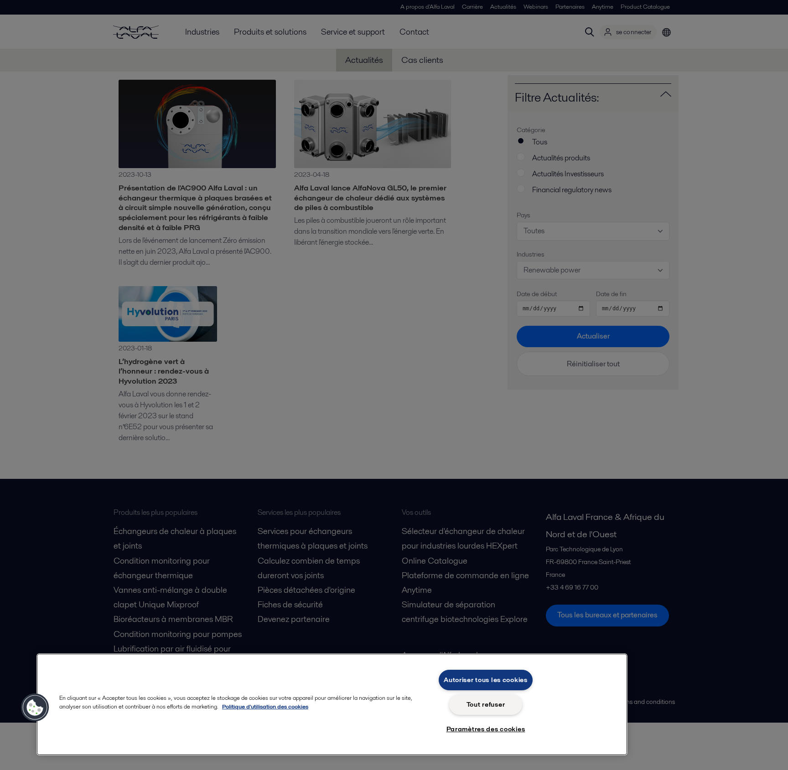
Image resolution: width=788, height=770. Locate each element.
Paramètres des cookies (485, 729)
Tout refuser (486, 704)
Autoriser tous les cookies (486, 679)
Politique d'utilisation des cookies (265, 706)
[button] (35, 707)
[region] (331, 704)
